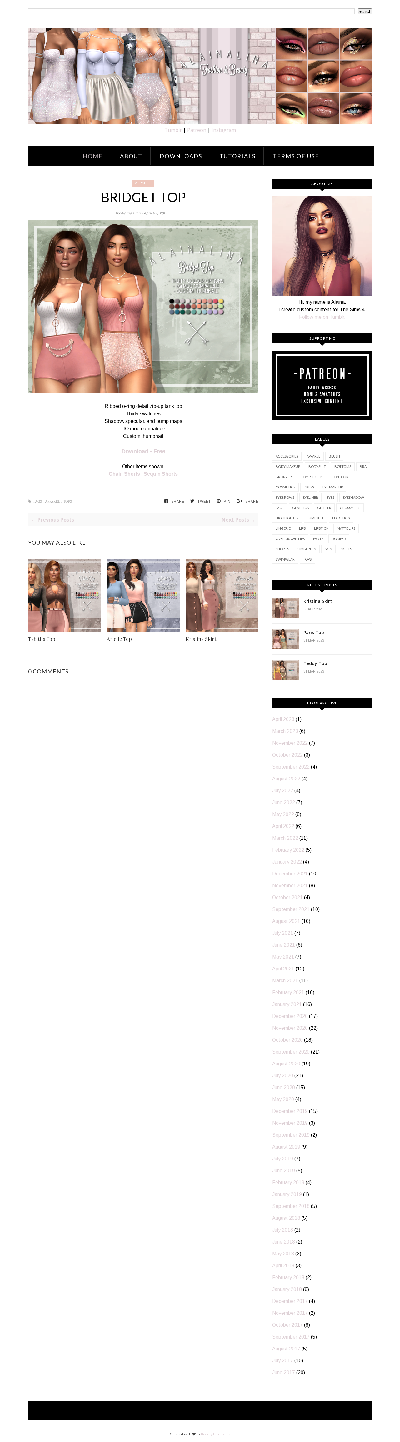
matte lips (346, 528)
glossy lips (350, 508)
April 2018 (283, 1265)
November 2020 (290, 1028)
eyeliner (310, 497)
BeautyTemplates (215, 1434)
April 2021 (283, 968)
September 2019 (291, 1135)
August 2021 (286, 921)
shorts (282, 549)
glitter (324, 508)
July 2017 (282, 1360)
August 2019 (286, 1146)
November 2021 (290, 885)
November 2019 (290, 1123)
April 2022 (283, 826)
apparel (143, 183)
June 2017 (283, 1372)
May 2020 (283, 1099)
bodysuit (317, 466)
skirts (346, 549)
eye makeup (332, 487)
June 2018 (283, 1241)
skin (328, 549)
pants (318, 539)
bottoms (342, 466)
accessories (287, 456)
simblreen (307, 549)
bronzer (284, 477)
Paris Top (313, 632)
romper (339, 539)
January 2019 (287, 1194)
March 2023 (285, 731)
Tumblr (173, 130)
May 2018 (283, 1253)
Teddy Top (315, 663)
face (280, 508)
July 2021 (282, 933)
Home (93, 156)
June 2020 (283, 1087)
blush (334, 456)
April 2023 (283, 719)
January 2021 (287, 1004)
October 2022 (287, 755)
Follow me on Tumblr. (322, 317)
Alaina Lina (131, 213)
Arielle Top (119, 639)
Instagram (224, 130)
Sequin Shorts (161, 474)
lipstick (321, 528)
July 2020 (282, 1075)
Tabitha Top (41, 639)
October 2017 (287, 1325)
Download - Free (143, 451)
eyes (330, 497)
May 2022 (283, 814)
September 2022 (291, 766)
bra (363, 466)
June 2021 (283, 945)
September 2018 (291, 1206)
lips (302, 528)
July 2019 (282, 1158)
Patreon (196, 130)
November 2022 (290, 743)
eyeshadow (353, 497)
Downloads (181, 156)
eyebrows (285, 497)
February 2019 (288, 1182)
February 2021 (288, 992)
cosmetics (285, 487)
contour (339, 477)
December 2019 (290, 1111)
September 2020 (291, 1051)
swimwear (285, 559)
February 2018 (288, 1277)
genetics (300, 508)
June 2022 (283, 802)
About (131, 156)
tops (67, 501)
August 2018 (286, 1218)
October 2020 (287, 1040)
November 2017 (290, 1313)
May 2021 (283, 956)
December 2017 (290, 1301)
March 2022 (285, 838)
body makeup (288, 466)
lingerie (283, 528)
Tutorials (237, 156)
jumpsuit (315, 518)
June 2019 (283, 1170)
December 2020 (290, 1016)
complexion (311, 477)
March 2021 (285, 980)
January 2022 (287, 861)
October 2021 (287, 897)
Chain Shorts (124, 474)
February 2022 (288, 850)
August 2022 (286, 778)
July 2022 (282, 790)
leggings (341, 518)
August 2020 (286, 1063)
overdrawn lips (290, 539)
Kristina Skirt (201, 639)
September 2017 (291, 1336)
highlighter (287, 518)
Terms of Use (296, 156)
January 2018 (287, 1289)
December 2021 (290, 873)
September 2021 (291, 909)
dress (309, 487)
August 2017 (286, 1348)
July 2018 (282, 1230)
